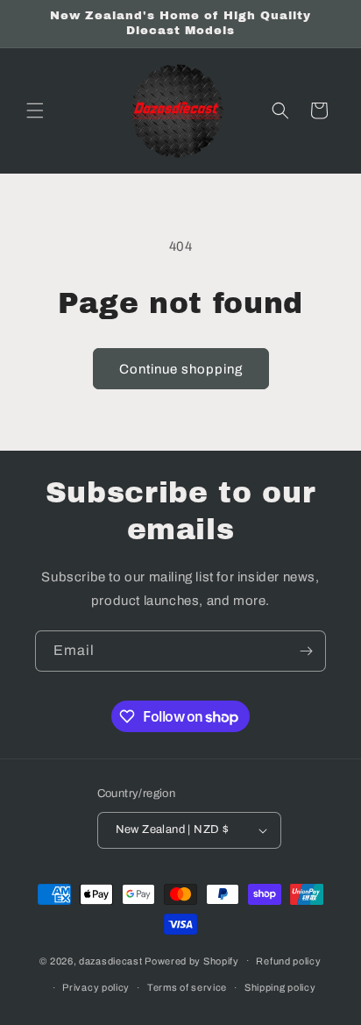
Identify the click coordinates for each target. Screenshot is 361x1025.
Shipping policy (280, 987)
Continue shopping (181, 369)
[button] (35, 110)
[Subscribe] (306, 651)
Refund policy (288, 961)
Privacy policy (96, 987)
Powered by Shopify (192, 960)
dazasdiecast (110, 960)
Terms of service (187, 987)
